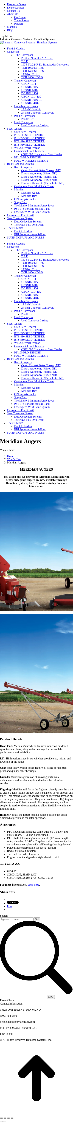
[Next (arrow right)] (5, 1121)
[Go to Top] (36, 1113)
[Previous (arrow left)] (1, 1121)
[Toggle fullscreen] (8, 1118)
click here (33, 884)
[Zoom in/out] (12, 1118)
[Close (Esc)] (1, 1118)
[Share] (5, 1118)
